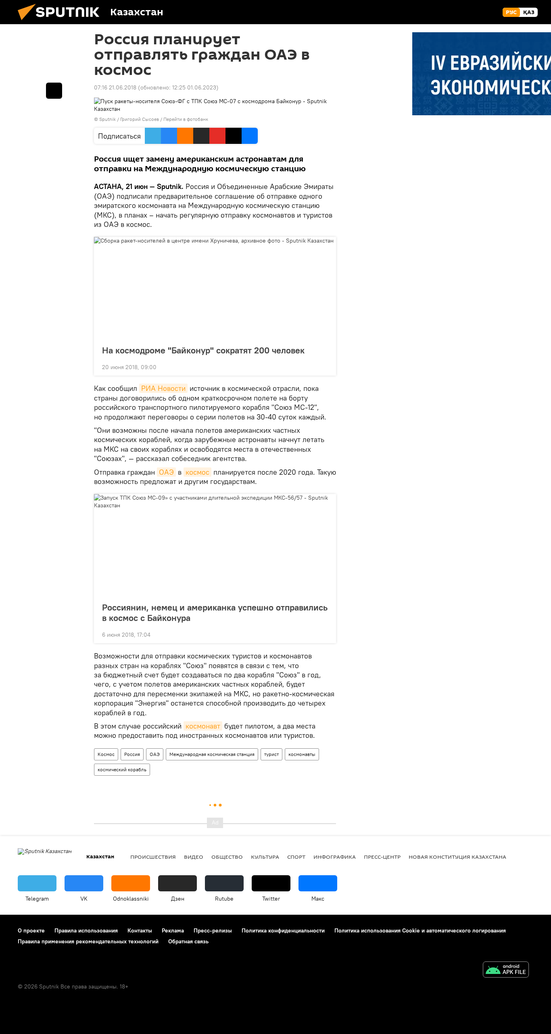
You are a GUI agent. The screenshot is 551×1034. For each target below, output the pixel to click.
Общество (227, 856)
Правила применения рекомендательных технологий (88, 941)
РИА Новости (163, 388)
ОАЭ (166, 472)
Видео (193, 856)
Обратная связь (188, 941)
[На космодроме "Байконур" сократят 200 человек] (215, 288)
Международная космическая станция (212, 754)
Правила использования (86, 930)
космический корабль (122, 769)
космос (197, 472)
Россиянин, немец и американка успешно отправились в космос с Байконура (215, 612)
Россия (132, 754)
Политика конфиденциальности (283, 930)
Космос (106, 754)
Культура (265, 856)
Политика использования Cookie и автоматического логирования (420, 930)
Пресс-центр (382, 856)
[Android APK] (505, 970)
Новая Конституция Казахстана (457, 856)
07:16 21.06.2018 (115, 87)
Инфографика (334, 856)
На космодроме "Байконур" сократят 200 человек (203, 350)
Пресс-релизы (213, 930)
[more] (323, 366)
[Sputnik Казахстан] (61, 22)
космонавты (301, 754)
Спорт (296, 856)
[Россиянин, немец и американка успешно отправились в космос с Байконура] (215, 545)
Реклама (173, 930)
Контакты (139, 930)
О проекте (31, 930)
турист (271, 754)
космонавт (203, 726)
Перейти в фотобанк (185, 119)
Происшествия (153, 856)
